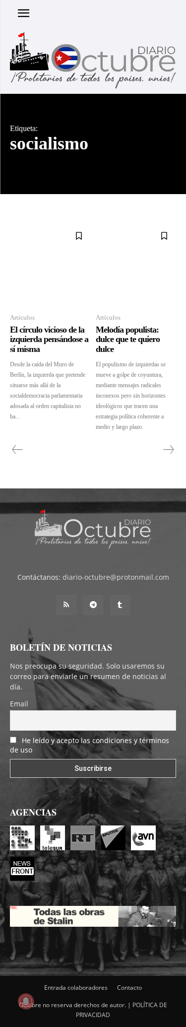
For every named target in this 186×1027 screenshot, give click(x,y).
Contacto (129, 987)
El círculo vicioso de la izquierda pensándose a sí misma (49, 339)
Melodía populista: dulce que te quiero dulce (128, 339)
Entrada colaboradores (76, 987)
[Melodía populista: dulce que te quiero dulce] (136, 264)
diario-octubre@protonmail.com (115, 577)
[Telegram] (93, 605)
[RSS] (66, 605)
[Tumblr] (120, 605)
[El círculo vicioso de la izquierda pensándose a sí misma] (50, 264)
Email (19, 703)
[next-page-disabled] (168, 449)
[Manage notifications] (26, 1001)
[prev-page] (17, 449)
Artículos (22, 317)
